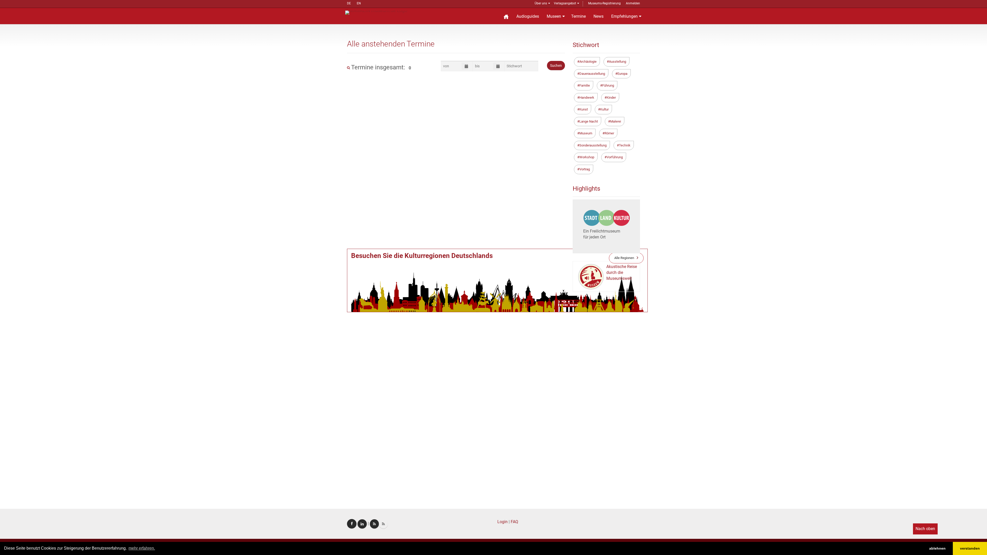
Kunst (583, 109)
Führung (608, 85)
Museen (554, 16)
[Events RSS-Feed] (374, 524)
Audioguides (527, 16)
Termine (578, 16)
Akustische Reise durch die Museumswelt (621, 272)
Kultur (604, 109)
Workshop (586, 157)
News (598, 16)
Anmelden (633, 3)
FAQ (514, 521)
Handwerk (586, 97)
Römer (609, 133)
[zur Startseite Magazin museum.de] (376, 12)
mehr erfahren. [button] (142, 548)
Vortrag (584, 169)
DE (349, 3)
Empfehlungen (624, 16)
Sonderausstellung (593, 145)
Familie (584, 85)
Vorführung (615, 157)
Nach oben (925, 528)
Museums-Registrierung (604, 3)
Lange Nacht (588, 121)
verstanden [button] (970, 548)
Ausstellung (617, 61)
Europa (622, 74)
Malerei (615, 121)
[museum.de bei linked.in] (362, 524)
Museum (585, 133)
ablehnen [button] (937, 548)
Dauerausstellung (592, 74)
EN (359, 3)
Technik (624, 145)
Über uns (541, 3)
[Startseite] (506, 16)
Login (502, 521)
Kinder (611, 97)
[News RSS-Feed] (383, 524)
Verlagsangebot (565, 3)
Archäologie (588, 61)
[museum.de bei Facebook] (352, 524)
